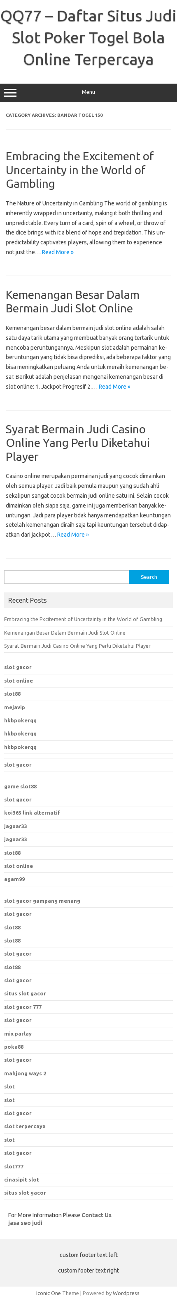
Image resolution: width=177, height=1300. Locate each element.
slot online (18, 680)
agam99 (14, 879)
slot (9, 1086)
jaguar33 (15, 826)
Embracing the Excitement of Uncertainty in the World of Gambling (80, 170)
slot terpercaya (25, 1126)
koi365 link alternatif (32, 812)
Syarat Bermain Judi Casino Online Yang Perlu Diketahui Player (78, 443)
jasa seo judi (25, 1223)
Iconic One (48, 1293)
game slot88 (20, 786)
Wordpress (126, 1293)
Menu (88, 92)
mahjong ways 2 (25, 1073)
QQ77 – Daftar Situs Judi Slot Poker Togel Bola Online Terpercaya (88, 37)
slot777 (13, 1166)
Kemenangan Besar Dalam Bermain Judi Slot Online (65, 632)
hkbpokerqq (20, 720)
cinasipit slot (21, 1179)
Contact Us (97, 1215)
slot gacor (18, 667)
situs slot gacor (25, 1192)
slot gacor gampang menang (42, 901)
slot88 (12, 694)
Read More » (58, 252)
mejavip (14, 707)
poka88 (13, 1047)
